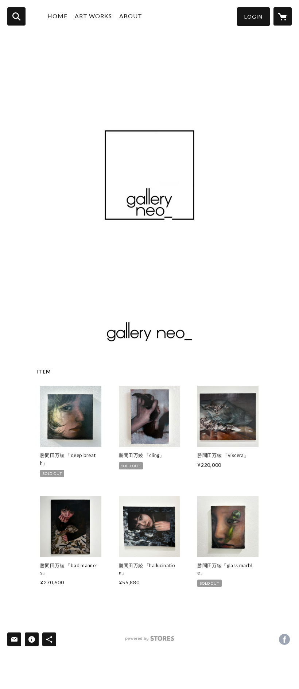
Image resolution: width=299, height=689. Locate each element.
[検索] (16, 16)
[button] (253, 16)
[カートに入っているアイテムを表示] (282, 16)
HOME (57, 15)
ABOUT (130, 15)
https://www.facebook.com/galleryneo (284, 639)
